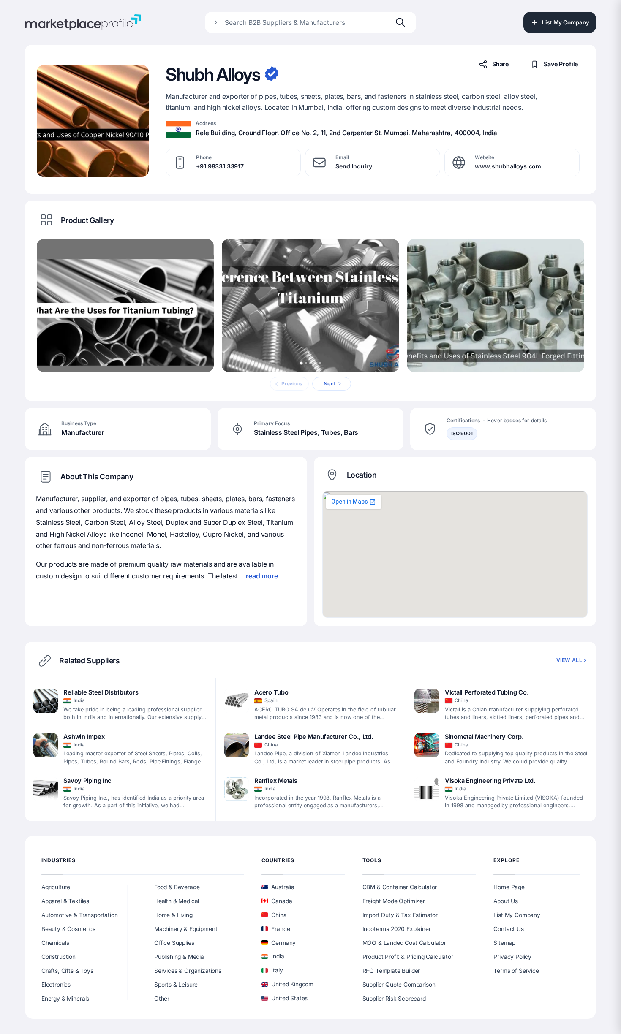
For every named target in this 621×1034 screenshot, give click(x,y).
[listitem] (120, 705)
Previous (291, 383)
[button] (93, 121)
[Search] (400, 22)
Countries (277, 860)
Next (329, 383)
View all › (571, 660)
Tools (372, 860)
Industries (58, 860)
